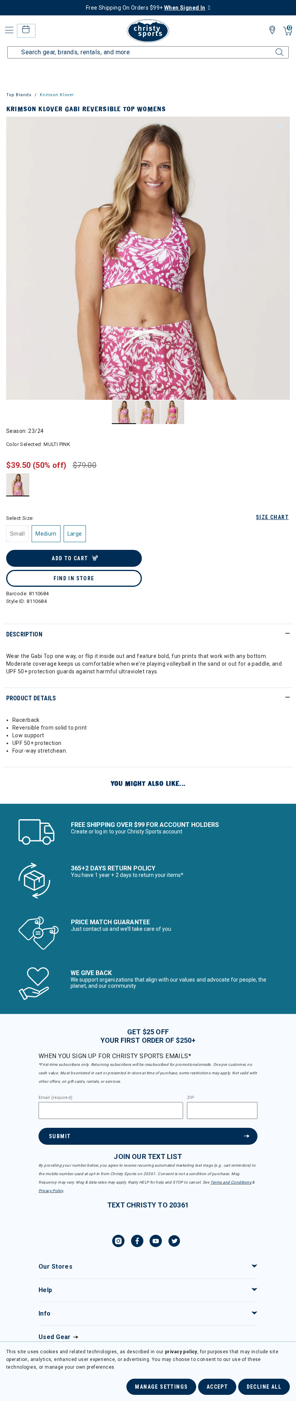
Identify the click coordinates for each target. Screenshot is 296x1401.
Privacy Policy (51, 1191)
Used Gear (55, 1337)
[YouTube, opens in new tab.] (156, 1242)
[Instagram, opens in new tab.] (118, 1242)
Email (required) (55, 1097)
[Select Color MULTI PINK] (18, 484)
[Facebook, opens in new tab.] (137, 1242)
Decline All (264, 1387)
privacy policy (181, 1351)
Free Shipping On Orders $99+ (145, 8)
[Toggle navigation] (8, 30)
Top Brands (19, 94)
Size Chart (272, 517)
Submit (60, 1136)
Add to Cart (70, 558)
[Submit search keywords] (271, 47)
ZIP (190, 1097)
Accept (217, 1387)
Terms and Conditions (230, 1182)
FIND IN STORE (74, 578)
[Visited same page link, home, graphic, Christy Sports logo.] (148, 30)
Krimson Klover (57, 94)
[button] (280, 126)
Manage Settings (161, 1387)
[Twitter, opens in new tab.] (174, 1242)
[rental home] (26, 30)
